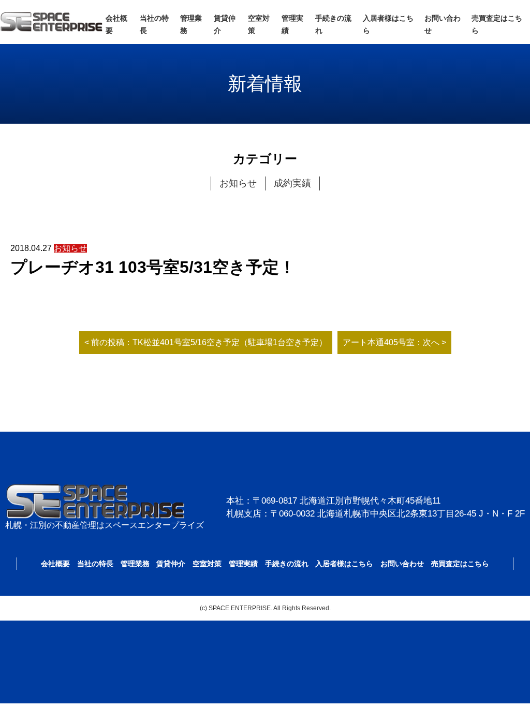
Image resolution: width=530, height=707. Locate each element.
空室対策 (207, 563)
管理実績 (243, 563)
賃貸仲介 (170, 563)
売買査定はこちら (460, 563)
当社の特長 (95, 563)
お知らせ (238, 183)
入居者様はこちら (344, 563)
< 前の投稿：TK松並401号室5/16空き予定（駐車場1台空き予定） (205, 342)
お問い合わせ (402, 563)
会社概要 (55, 563)
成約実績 (292, 183)
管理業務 (135, 563)
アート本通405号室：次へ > (394, 342)
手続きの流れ (286, 563)
